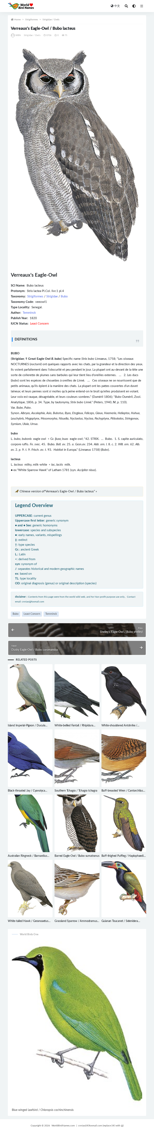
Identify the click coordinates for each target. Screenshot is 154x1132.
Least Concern (32, 614)
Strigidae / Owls (51, 19)
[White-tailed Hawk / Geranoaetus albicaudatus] (30, 888)
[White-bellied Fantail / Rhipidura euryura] (77, 693)
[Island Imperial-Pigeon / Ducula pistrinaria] (30, 693)
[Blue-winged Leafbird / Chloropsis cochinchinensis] (77, 1023)
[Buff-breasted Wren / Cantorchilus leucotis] (123, 758)
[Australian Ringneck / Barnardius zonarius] (30, 823)
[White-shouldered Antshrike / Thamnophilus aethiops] (123, 693)
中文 (117, 6)
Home (17, 19)
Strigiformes (31, 19)
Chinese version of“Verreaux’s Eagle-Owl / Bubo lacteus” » (58, 491)
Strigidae (52, 296)
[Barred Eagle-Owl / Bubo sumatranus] (77, 823)
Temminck (29, 312)
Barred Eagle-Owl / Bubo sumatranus (77, 856)
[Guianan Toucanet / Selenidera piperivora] (123, 888)
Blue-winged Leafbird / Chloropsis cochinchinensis (43, 1110)
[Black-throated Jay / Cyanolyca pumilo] (30, 758)
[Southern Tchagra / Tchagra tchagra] (77, 758)
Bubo (64, 296)
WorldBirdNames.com (63, 1125)
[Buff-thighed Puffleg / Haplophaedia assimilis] (123, 823)
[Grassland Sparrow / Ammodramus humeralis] (77, 888)
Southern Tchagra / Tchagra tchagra (76, 790)
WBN (18, 35)
